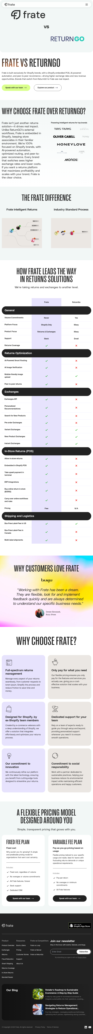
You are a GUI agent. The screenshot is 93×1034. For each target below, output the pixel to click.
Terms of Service (53, 1027)
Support (19, 959)
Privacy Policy (82, 957)
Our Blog (12, 990)
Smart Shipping (7, 963)
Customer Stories (22, 954)
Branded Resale (7, 977)
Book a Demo (21, 945)
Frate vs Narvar (35, 950)
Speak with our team (14, 88)
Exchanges (6, 950)
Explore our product (46, 88)
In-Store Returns (7, 973)
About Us (19, 963)
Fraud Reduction (7, 959)
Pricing (18, 950)
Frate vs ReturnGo (36, 954)
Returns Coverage (8, 968)
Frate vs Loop (35, 945)
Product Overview (8, 945)
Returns (4, 954)
